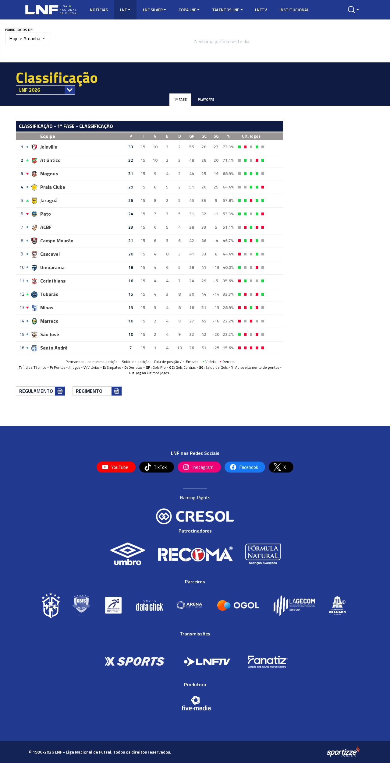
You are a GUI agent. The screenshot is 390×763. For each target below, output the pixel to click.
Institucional (294, 10)
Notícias (99, 10)
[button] (353, 9)
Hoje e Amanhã (25, 38)
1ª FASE (180, 99)
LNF (123, 10)
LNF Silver (153, 10)
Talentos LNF (225, 10)
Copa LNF (187, 10)
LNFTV (261, 10)
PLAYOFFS (206, 99)
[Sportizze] (343, 751)
